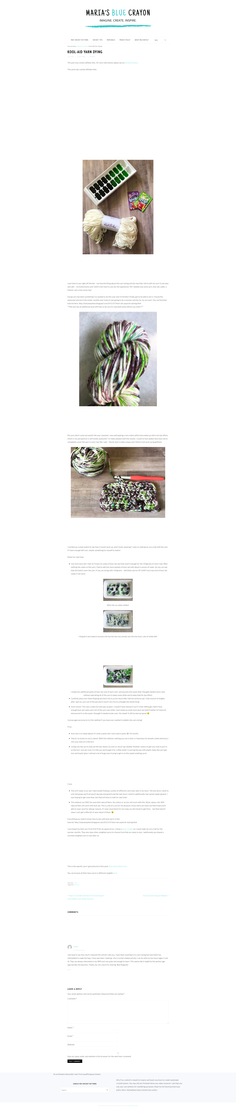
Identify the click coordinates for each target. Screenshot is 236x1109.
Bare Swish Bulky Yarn (118, 866)
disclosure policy (131, 63)
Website (70, 1044)
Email (70, 1036)
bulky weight (127, 829)
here (115, 873)
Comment (72, 998)
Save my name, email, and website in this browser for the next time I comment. (99, 1056)
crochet (75, 883)
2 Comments (92, 56)
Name (70, 1027)
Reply (69, 969)
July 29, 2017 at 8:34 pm (79, 950)
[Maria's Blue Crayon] (118, 34)
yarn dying (76, 884)
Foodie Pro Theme (132, 1105)
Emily (75, 946)
